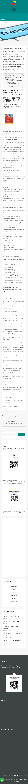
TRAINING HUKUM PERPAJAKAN (11, 616)
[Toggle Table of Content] (22, 75)
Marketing (14, 601)
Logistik (14, 598)
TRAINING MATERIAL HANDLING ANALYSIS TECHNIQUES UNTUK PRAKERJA (15, 85)
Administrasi (14, 586)
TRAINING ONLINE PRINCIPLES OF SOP (14, 415)
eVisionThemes (15, 781)
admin (19, 48)
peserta (8, 291)
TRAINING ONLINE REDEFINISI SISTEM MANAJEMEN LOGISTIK (13, 422)
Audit (14, 589)
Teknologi (14, 604)
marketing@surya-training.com (15, 450)
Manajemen (11, 49)
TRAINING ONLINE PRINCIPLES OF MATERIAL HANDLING (13, 78)
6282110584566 (14, 482)
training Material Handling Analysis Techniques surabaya (14, 61)
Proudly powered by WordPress (9, 779)
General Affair (14, 595)
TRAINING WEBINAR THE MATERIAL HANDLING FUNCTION (14, 81)
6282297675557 (14, 448)
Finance (14, 592)
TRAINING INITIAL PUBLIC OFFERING (12, 621)
